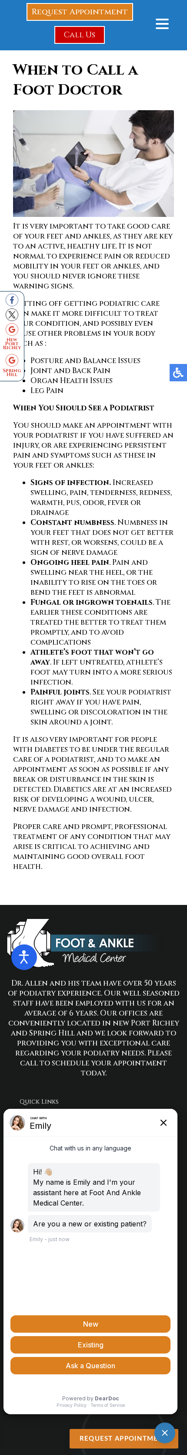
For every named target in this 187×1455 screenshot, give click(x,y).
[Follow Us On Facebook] (12, 300)
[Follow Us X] (12, 314)
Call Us (79, 34)
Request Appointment (80, 12)
